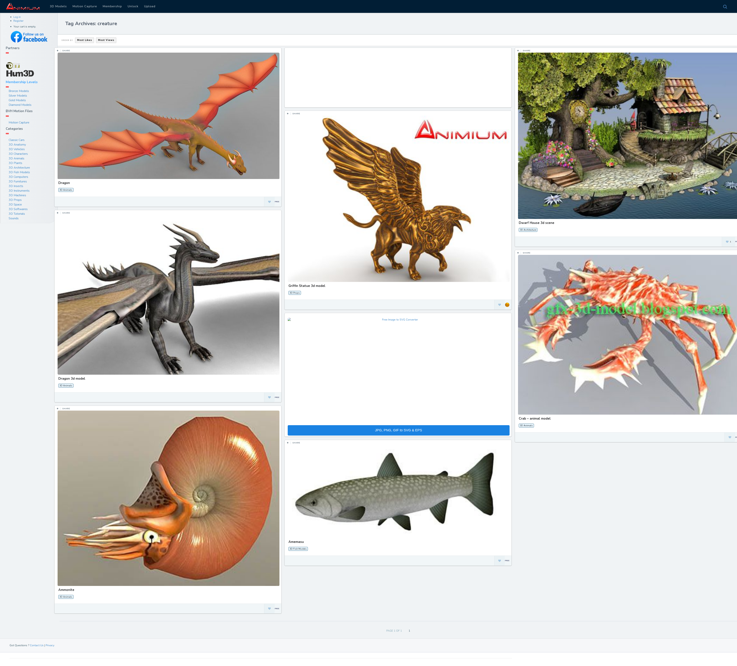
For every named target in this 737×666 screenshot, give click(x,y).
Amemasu (296, 542)
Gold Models (17, 100)
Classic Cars (17, 140)
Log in (17, 17)
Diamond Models (20, 105)
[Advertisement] (399, 79)
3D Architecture (19, 168)
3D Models (58, 6)
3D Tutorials (17, 214)
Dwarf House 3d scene (536, 223)
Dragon (64, 183)
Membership (112, 6)
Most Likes (84, 40)
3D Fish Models (19, 172)
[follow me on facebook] (29, 37)
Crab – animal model (535, 418)
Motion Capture (85, 6)
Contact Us (37, 645)
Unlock (133, 6)
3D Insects (16, 186)
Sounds (14, 218)
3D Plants (15, 163)
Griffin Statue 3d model (306, 286)
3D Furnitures (18, 181)
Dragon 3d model (71, 378)
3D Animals (16, 158)
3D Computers (18, 177)
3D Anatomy (17, 144)
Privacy (50, 645)
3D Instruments (19, 191)
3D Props (15, 200)
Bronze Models (19, 91)
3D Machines (17, 195)
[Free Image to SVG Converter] (399, 371)
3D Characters (18, 154)
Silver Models (18, 96)
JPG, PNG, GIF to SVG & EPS (398, 430)
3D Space (15, 204)
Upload (149, 6)
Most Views (106, 40)
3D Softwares (18, 209)
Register (18, 21)
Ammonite (66, 590)
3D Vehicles (17, 149)
